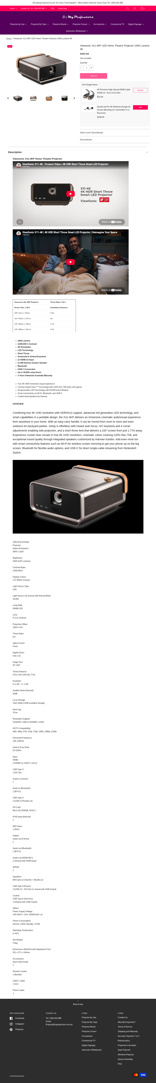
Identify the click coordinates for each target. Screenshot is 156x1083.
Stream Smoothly (125, 1059)
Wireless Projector (126, 1055)
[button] (8, 98)
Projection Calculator (127, 1045)
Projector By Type (89, 1022)
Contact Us (123, 1017)
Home (8, 38)
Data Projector (124, 1050)
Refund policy (124, 1041)
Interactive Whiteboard (91, 1050)
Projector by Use (89, 1017)
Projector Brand (88, 1027)
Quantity (83, 63)
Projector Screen (89, 1031)
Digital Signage (88, 1045)
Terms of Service (125, 1027)
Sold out (93, 76)
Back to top (78, 1004)
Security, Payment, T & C (129, 1036)
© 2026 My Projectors (17, 1076)
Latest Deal (62, 8)
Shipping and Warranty (128, 1031)
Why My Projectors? (126, 1022)
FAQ (52, 8)
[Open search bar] (129, 8)
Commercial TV (117, 24)
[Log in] (136, 8)
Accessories (87, 1036)
